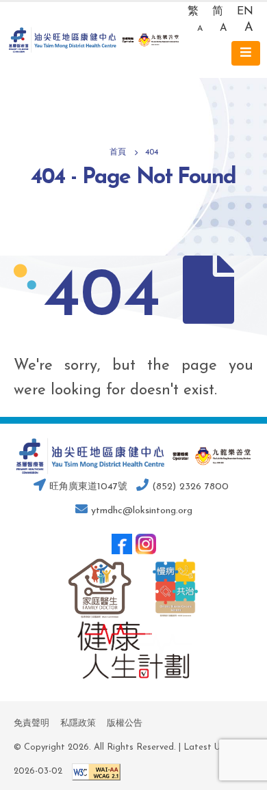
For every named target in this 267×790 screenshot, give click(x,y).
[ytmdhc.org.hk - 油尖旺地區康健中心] (94, 40)
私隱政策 (78, 723)
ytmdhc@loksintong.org (141, 511)
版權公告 (124, 723)
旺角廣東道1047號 (86, 487)
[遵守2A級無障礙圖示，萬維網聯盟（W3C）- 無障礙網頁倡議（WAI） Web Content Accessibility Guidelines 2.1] (92, 771)
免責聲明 (31, 723)
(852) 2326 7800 (189, 487)
